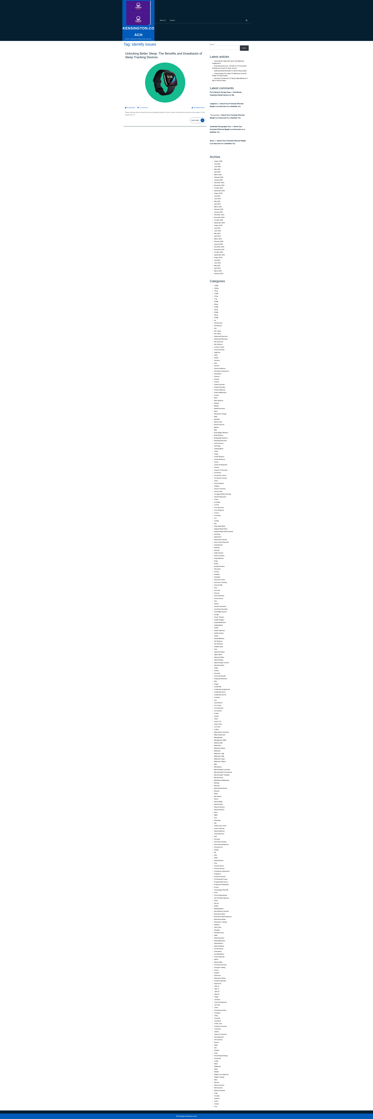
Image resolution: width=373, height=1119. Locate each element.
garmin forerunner (220, 606)
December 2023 (219, 247)
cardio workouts (219, 459)
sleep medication (219, 941)
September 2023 (219, 255)
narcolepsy (217, 796)
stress (216, 970)
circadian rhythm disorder (222, 494)
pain (215, 836)
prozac (216, 887)
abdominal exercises (220, 336)
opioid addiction (219, 831)
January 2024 (218, 244)
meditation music (219, 748)
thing (216, 1016)
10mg (216, 291)
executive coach (219, 580)
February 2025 (218, 209)
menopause (218, 767)
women (216, 1082)
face (215, 588)
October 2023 (218, 252)
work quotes (218, 1088)
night (216, 815)
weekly (216, 1072)
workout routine (219, 1090)
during (216, 564)
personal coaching (220, 842)
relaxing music (219, 909)
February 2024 (218, 241)
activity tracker (219, 347)
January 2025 (218, 212)
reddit (216, 906)
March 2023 (218, 271)
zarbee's (217, 1098)
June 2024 (217, 231)
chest (216, 481)
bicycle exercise (219, 424)
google (216, 614)
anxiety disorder (219, 384)
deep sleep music (219, 526)
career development (220, 465)
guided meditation (220, 622)
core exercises (219, 507)
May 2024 (217, 233)
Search (212, 44)
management (218, 737)
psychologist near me (221, 890)
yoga (215, 1093)
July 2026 (217, 164)
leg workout (218, 703)
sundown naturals (220, 981)
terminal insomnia (220, 1010)
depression (217, 537)
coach (216, 499)
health (216, 628)
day (215, 523)
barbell (216, 406)
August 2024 (218, 225)
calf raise (217, 446)
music (216, 793)
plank (216, 858)
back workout (218, 400)
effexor (216, 572)
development (218, 545)
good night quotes (220, 612)
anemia (216, 379)
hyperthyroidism (219, 652)
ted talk (217, 1005)
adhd (215, 355)
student (216, 973)
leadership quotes (220, 695)
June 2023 (217, 263)
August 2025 (218, 193)
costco (216, 513)
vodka (216, 1061)
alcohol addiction (220, 368)
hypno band (218, 654)
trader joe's (218, 1023)
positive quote (219, 866)
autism (216, 395)
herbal (216, 636)
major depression (219, 735)
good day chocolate (220, 609)
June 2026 (217, 166)
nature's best (218, 804)
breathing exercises (220, 440)
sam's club (217, 927)
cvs (215, 518)
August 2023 (218, 257)
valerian (216, 1050)
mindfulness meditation (221, 780)
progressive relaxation (221, 884)
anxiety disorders (219, 387)
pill (215, 852)
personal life (218, 847)
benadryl (217, 419)
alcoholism (217, 374)
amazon (217, 376)
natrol (216, 799)
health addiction (219, 630)
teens (216, 1007)
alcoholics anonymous (221, 371)
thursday (217, 1018)
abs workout (218, 344)
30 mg (216, 312)
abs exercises (218, 342)
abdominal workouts (221, 339)
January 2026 (218, 180)
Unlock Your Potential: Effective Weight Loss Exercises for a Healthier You (227, 129)
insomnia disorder (220, 676)
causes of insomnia (220, 470)
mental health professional (223, 772)
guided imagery (219, 620)
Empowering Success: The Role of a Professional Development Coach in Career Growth (229, 67)
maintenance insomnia (221, 732)
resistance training (220, 922)
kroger (216, 684)
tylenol (216, 1032)
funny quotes (218, 598)
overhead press (219, 834)
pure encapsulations (220, 895)
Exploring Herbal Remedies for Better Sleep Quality (230, 71)
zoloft (216, 1101)
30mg (216, 315)
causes (216, 467)
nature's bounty (219, 807)
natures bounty (219, 810)
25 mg (216, 307)
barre (216, 411)
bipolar (216, 427)
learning (217, 697)
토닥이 (212, 141)
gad (215, 601)
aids (215, 363)
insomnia (217, 673)
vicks (216, 1053)
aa (215, 320)
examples (217, 577)
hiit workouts (218, 644)
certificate (217, 473)
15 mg (216, 293)
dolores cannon (219, 556)
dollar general (218, 553)
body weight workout (221, 433)
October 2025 (218, 188)
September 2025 (219, 191)
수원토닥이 (214, 104)
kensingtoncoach (199, 107)
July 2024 (217, 228)
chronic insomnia (219, 489)
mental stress (218, 777)
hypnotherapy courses (221, 663)
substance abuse (220, 978)
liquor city (217, 721)
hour (215, 649)
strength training (219, 967)
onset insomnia (219, 828)
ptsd (215, 892)
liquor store (218, 724)
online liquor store (220, 826)
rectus (216, 903)
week (216, 1069)
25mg (216, 310)
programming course (221, 882)
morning (216, 786)
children (216, 486)
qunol (216, 900)
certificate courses (220, 478)
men (215, 764)
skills (215, 935)
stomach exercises (220, 965)
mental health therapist (222, 775)
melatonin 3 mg (219, 756)
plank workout (219, 860)
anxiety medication (220, 392)
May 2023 (217, 265)
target (216, 997)
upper (216, 1045)
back (215, 398)
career (216, 462)
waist (216, 1064)
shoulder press (219, 933)
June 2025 (217, 199)
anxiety (216, 382)
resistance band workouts (223, 917)
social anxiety (218, 949)
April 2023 (217, 268)
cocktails (217, 502)
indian (216, 668)
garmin (216, 604)
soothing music (219, 954)
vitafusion (217, 1058)
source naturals (219, 957)
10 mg (216, 285)
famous (216, 593)
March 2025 (218, 207)
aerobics (217, 360)
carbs (216, 451)
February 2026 (218, 177)
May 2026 (217, 169)
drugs (216, 561)
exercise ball (218, 585)
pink (215, 855)
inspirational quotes (220, 679)
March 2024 (218, 239)
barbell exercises (219, 408)
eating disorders (219, 566)
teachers (217, 999)
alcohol (216, 366)
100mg (216, 288)
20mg (216, 304)
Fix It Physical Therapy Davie (220, 92)
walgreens (217, 1066)
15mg (216, 296)
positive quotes (219, 868)
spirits (216, 959)
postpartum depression (222, 871)
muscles (217, 791)
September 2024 (219, 223)
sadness (217, 925)
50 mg (216, 317)
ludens (216, 729)
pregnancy (217, 874)
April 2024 (217, 236)
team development (220, 1002)
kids (215, 681)
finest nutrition (219, 596)
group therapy (219, 617)
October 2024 (218, 220)
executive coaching (220, 582)
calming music (219, 449)
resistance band (219, 914)
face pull (217, 590)
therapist (217, 1013)
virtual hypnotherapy (221, 1056)
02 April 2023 (131, 107)
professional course (220, 879)
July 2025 (217, 196)
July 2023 (217, 260)
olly (215, 823)
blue (215, 430)
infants (216, 670)
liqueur (216, 716)
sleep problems (219, 946)
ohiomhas (217, 820)
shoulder (217, 930)
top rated (217, 1021)
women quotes (219, 1085)
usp (215, 1048)
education (217, 569)
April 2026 (217, 172)
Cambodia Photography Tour (220, 126)
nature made (218, 802)
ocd (215, 818)
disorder (217, 550)
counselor (217, 515)
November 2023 (219, 249)
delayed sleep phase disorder (223, 531)
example (217, 574)
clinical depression (220, 497)
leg (215, 700)
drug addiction (219, 558)
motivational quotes (220, 788)
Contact (172, 20)
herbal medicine (219, 638)
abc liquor (217, 331)
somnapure (218, 951)
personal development (221, 844)
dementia (217, 534)
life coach (217, 705)
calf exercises (218, 443)
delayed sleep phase (220, 529)
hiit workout (218, 641)
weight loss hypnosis (221, 1074)
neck (215, 812)
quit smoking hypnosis (221, 898)
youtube (217, 1096)
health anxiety (219, 633)
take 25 (216, 994)
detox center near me (221, 542)
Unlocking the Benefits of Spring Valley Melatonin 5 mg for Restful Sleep (230, 79)
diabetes (217, 547)
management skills (220, 740)
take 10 (216, 986)
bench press (218, 422)
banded (216, 403)
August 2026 (218, 161)
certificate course (220, 475)
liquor (216, 719)
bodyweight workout (221, 438)
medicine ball (218, 743)
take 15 (216, 989)
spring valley (218, 962)
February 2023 (218, 273)
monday (216, 783)
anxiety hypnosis (219, 390)
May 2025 (217, 201)
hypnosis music (219, 657)
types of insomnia (220, 1034)
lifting (216, 713)
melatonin (217, 751)
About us (163, 20)
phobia (216, 850)
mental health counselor (222, 769)
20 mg (216, 301)
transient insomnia (220, 1026)
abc (215, 328)
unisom (216, 1042)
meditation (217, 745)
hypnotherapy (218, 660)
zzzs (215, 1106)
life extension (218, 708)
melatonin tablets (220, 761)
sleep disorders (219, 938)
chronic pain (218, 491)
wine (215, 1080)
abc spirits (217, 334)
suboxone (217, 975)
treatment (217, 1029)
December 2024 (219, 215)
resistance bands (220, 919)
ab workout (218, 326)
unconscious (218, 1040)
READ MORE (198, 121)
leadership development (222, 689)
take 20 (216, 991)
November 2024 (219, 217)
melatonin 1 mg (219, 753)
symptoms (217, 983)
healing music (218, 625)
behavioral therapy (220, 414)
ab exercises (218, 323)
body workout (218, 435)
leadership (217, 687)
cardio (216, 454)
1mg (215, 299)
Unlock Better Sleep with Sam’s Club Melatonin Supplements (228, 62)
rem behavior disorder (221, 911)
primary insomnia (219, 876)
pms (215, 863)
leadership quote (220, 692)
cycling (216, 521)
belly (215, 416)
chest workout (219, 483)
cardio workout (219, 457)
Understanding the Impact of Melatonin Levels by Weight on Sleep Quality (229, 75)
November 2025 (219, 185)
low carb (217, 727)
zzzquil (216, 1104)
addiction (217, 352)
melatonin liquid (219, 759)
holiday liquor (218, 646)
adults (216, 358)
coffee (216, 505)
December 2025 (219, 183)
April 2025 (217, 204)
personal (217, 839)
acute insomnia (219, 350)
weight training (219, 1077)
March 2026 (218, 175)
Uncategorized (219, 1037)
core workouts (219, 510)
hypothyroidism (219, 665)
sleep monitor (218, 943)
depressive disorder (220, 539)
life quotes (218, 711)
